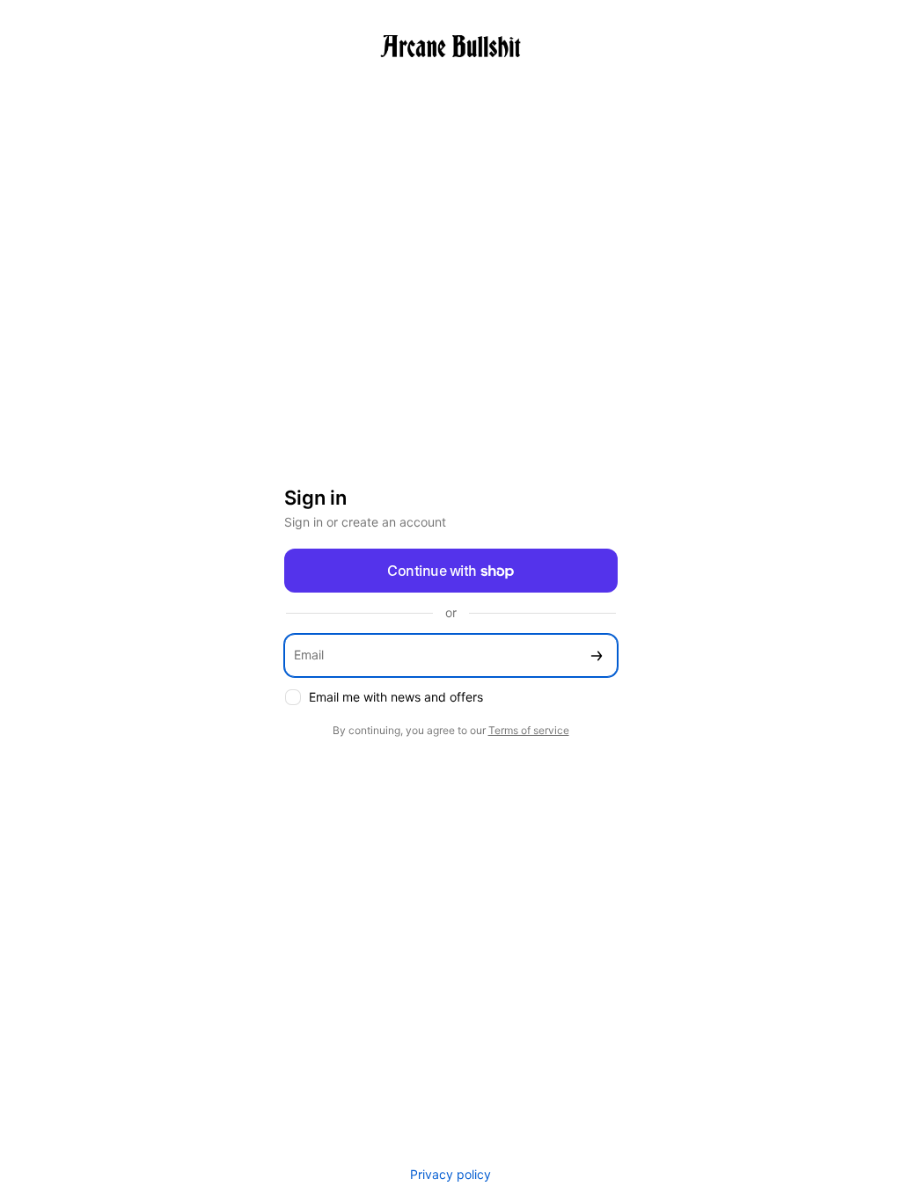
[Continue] (597, 655)
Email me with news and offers (396, 696)
